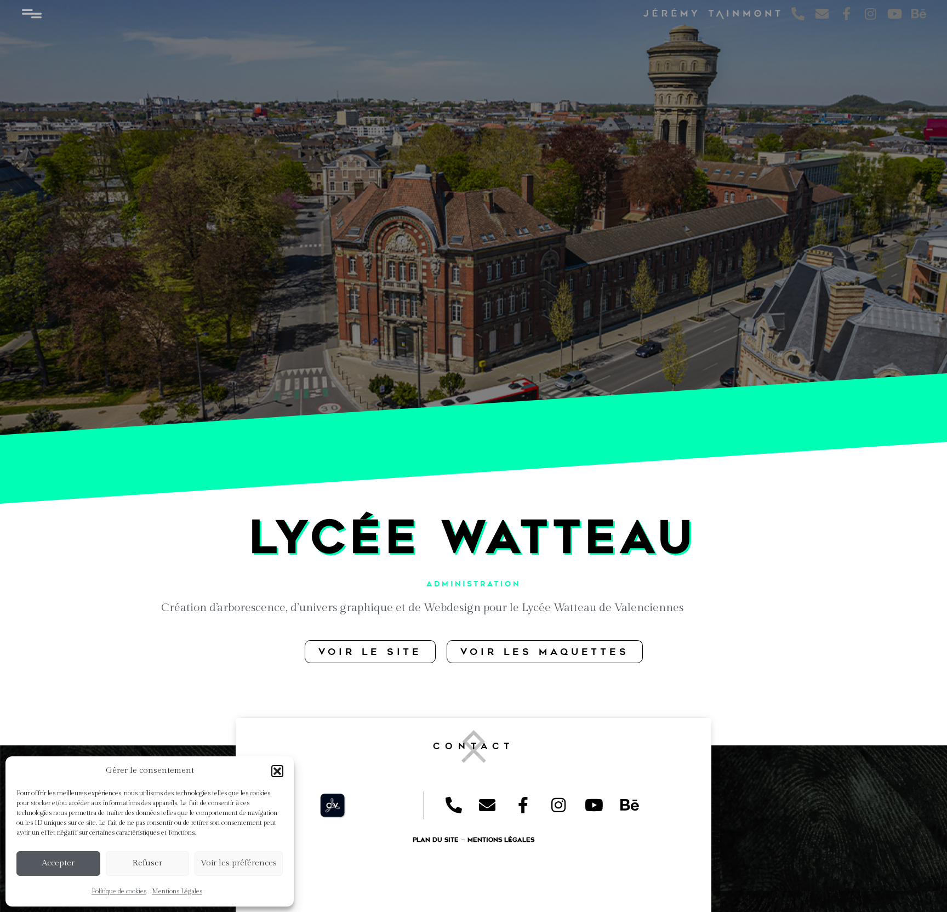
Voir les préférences (239, 863)
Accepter (58, 863)
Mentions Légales (177, 891)
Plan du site (436, 839)
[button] (277, 771)
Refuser (147, 863)
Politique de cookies (119, 891)
